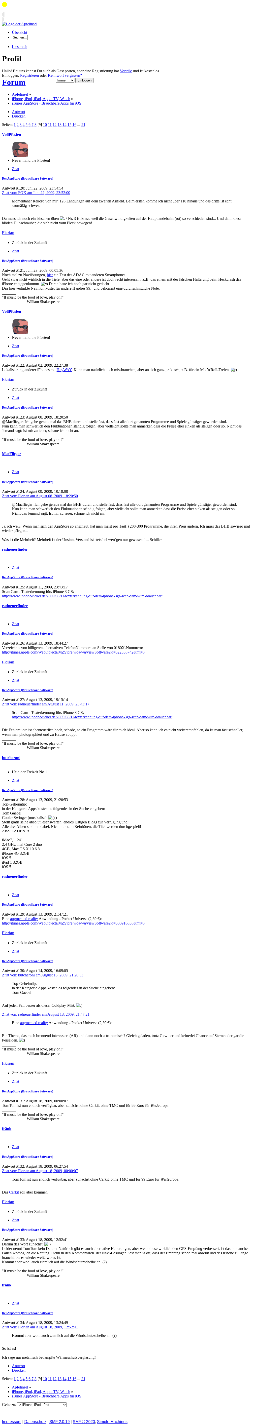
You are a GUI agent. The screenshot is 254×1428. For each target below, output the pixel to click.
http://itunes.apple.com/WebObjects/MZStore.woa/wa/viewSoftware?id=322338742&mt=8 (73, 652)
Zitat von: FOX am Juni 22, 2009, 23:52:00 (36, 193)
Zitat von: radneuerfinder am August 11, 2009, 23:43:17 (45, 704)
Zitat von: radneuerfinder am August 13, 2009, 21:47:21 (46, 1014)
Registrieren (29, 75)
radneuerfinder (15, 549)
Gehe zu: (9, 1404)
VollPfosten (11, 134)
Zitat (15, 169)
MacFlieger (11, 454)
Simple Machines (112, 1422)
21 (83, 124)
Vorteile (126, 71)
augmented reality (24, 919)
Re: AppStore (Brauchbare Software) (27, 178)
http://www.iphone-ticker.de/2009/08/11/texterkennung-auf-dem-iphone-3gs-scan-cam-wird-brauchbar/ (82, 596)
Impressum (11, 1422)
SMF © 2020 (84, 1422)
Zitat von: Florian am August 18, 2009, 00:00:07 (40, 1171)
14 (64, 124)
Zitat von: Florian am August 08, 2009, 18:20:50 (40, 496)
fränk (6, 1128)
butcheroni (11, 758)
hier (50, 275)
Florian (8, 233)
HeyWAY (64, 370)
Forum (14, 82)
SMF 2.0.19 (59, 1422)
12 (55, 124)
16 (74, 124)
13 (60, 124)
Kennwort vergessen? (65, 75)
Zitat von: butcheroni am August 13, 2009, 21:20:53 (42, 975)
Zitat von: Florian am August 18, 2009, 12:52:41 (40, 1327)
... (79, 124)
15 (69, 124)
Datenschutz (35, 1422)
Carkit (14, 1192)
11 (50, 124)
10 (45, 124)
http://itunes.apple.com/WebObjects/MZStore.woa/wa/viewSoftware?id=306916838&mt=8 (73, 923)
